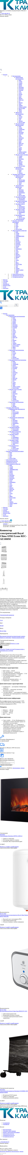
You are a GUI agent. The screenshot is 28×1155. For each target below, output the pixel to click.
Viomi (20, 111)
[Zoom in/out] (5, 1153)
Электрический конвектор (7, 615)
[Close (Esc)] (0, 1153)
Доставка (5, 281)
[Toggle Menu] (0, 72)
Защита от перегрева (5, 637)
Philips (20, 216)
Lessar (20, 147)
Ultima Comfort (22, 107)
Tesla (20, 104)
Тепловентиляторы (21, 197)
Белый (1, 625)
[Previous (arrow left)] (0, 1154)
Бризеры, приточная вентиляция (17, 221)
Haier (20, 97)
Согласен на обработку (12, 768)
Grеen (17, 251)
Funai (20, 95)
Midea (20, 109)
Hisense (21, 102)
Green (20, 93)
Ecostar (20, 116)
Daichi (20, 86)
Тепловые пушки (20, 209)
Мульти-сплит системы (22, 154)
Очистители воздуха (17, 274)
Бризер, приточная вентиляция (11, 1132)
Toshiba (21, 105)
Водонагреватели (20, 215)
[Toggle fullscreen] (3, 1153)
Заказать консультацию (6, 764)
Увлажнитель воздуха (9, 1135)
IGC (20, 146)
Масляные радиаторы (21, 201)
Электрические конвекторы (20, 186)
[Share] (2, 1153)
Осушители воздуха (17, 277)
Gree (20, 91)
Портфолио (6, 284)
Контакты (5, 288)
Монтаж (5, 279)
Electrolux (21, 87)
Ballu (20, 80)
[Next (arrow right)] (2, 1154)
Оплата (5, 282)
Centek (20, 81)
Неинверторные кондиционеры (20, 124)
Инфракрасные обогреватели (20, 176)
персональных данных (18, 768)
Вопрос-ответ (6, 285)
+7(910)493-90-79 (4, 1142)
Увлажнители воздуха (18, 275)
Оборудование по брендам (19, 230)
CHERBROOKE (20, 236)
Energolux (21, 88)
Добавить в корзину (5, 643)
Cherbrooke (21, 129)
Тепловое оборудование (18, 174)
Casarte (20, 83)
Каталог (5, 74)
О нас (4, 286)
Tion (17, 227)
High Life (21, 100)
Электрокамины (20, 219)
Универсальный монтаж (18, 637)
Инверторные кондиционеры (19, 78)
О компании (6, 1123)
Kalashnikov (22, 181)
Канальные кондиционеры (19, 168)
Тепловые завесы (20, 204)
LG (19, 101)
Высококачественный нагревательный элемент (12, 636)
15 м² (1, 620)
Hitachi (20, 98)
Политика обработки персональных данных (11, 1151)
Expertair (21, 90)
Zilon (20, 184)
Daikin (20, 84)
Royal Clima (22, 108)
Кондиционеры (16, 76)
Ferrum (20, 94)
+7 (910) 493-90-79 (5, 13)
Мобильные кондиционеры (19, 113)
